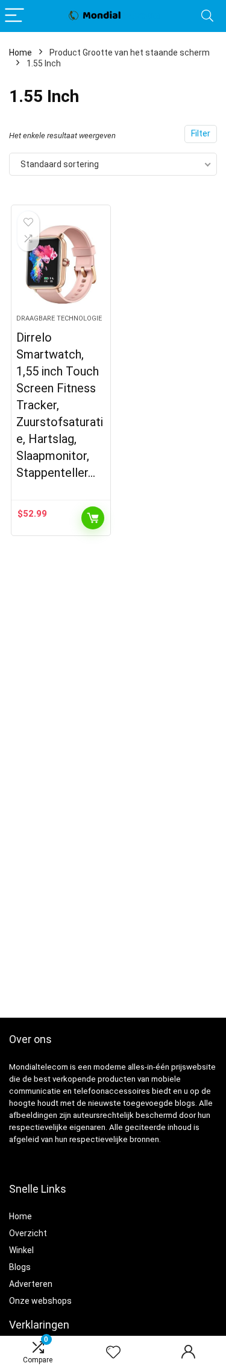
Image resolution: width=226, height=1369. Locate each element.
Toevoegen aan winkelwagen (92, 517)
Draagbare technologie (59, 318)
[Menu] (14, 16)
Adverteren (30, 1284)
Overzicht (28, 1233)
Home (20, 52)
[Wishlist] (113, 1353)
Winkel (21, 1250)
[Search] (207, 16)
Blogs (20, 1267)
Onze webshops (40, 1301)
